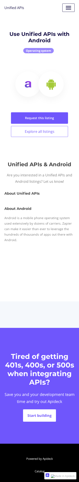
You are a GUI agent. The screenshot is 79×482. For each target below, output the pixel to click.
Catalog (40, 471)
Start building (39, 415)
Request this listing (39, 118)
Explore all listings (39, 131)
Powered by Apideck (39, 459)
